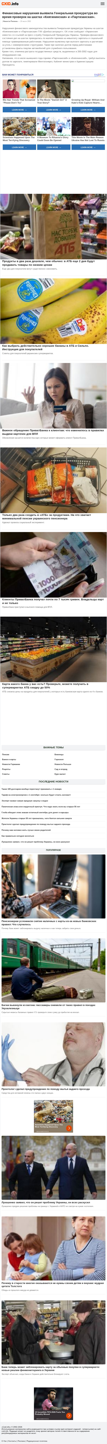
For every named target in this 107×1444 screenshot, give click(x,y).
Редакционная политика (37, 1441)
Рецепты (6, 769)
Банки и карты (9, 759)
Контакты (12, 1441)
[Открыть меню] (102, 3)
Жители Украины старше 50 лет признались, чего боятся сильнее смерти (37, 818)
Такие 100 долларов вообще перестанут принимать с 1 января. (32, 789)
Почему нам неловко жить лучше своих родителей (26, 830)
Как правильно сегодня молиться (18, 836)
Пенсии (5, 754)
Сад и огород (61, 769)
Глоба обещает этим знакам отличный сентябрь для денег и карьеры (35, 812)
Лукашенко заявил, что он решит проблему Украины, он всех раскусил (36, 842)
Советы (6, 774)
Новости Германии (11, 764)
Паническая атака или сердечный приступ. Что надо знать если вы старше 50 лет (41, 806)
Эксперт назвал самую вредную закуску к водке (25, 801)
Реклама (21, 1441)
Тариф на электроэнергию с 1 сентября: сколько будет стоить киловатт (36, 795)
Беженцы (59, 754)
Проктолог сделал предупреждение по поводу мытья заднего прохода (36, 824)
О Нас (4, 1441)
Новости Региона (10, 21)
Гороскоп (59, 759)
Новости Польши (63, 764)
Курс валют (60, 774)
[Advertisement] (53, 171)
